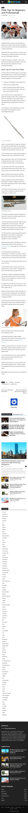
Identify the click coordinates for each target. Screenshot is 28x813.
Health (3, 594)
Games (4, 587)
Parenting (4, 663)
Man (3, 637)
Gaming (4, 589)
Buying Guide (5, 535)
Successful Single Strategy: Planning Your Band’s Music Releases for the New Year (17, 426)
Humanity (4, 611)
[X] (6, 18)
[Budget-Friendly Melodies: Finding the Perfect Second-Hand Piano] (5, 433)
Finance (4, 576)
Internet (4, 617)
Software (4, 682)
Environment (5, 572)
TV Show (4, 706)
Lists (3, 635)
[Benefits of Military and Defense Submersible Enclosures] (5, 493)
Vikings (4, 708)
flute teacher (17, 382)
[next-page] (5, 439)
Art (3, 523)
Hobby (3, 600)
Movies (4, 650)
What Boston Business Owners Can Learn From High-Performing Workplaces (13, 462)
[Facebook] (2, 18)
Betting (4, 529)
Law (3, 628)
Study (3, 689)
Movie (3, 648)
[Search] (26, 2)
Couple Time (5, 553)
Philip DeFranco (6, 665)
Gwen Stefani (5, 592)
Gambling (4, 585)
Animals (4, 520)
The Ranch (4, 699)
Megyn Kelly (5, 645)
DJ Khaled (4, 561)
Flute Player (11, 382)
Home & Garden (6, 604)
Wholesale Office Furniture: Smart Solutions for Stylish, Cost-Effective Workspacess (18, 486)
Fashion (4, 574)
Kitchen (4, 626)
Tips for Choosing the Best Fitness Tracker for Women (21, 391)
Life (3, 633)
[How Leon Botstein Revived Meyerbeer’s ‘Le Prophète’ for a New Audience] (5, 419)
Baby (3, 525)
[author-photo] (14, 405)
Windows (4, 710)
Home (2, 5)
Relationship (5, 671)
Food (3, 579)
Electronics (5, 568)
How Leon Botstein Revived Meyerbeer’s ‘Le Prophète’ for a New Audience (17, 420)
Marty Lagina (5, 643)
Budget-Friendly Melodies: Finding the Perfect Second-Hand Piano (17, 433)
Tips (3, 702)
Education (4, 566)
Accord (4, 512)
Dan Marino (5, 557)
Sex (3, 678)
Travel (3, 704)
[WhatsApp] (12, 18)
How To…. (4, 609)
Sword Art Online (6, 693)
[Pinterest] (9, 18)
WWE (3, 712)
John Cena (4, 622)
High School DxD (6, 596)
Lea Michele (5, 630)
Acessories (4, 514)
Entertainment (5, 570)
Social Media (5, 680)
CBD (3, 544)
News (3, 658)
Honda (3, 607)
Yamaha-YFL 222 (13, 384)
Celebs (4, 546)
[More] (16, 18)
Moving (4, 652)
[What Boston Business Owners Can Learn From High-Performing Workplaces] (14, 450)
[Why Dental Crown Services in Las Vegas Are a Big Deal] (5, 500)
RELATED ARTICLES (6, 414)
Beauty (4, 527)
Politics (4, 669)
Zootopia (4, 715)
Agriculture (5, 516)
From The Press (6, 581)
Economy (4, 564)
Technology (5, 697)
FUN (3, 583)
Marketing (4, 639)
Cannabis (4, 538)
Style (3, 691)
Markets (4, 641)
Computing (5, 548)
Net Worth (4, 656)
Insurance (4, 615)
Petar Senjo (5, 15)
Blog (3, 531)
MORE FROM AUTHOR (18, 414)
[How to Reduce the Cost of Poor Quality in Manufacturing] (5, 479)
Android (4, 518)
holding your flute (5, 246)
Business (4, 533)
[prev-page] (2, 439)
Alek (2, 466)
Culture (4, 555)
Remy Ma (4, 674)
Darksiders (4, 559)
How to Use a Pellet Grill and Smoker (7, 390)
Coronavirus (5, 551)
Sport (3, 686)
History (4, 598)
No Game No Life (6, 661)
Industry (4, 613)
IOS (3, 620)
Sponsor (4, 684)
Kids (3, 624)
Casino (4, 542)
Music (6, 5)
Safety (3, 676)
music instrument (5, 384)
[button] (2, 2)
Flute (6, 382)
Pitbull (3, 667)
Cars (3, 540)
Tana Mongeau (5, 695)
